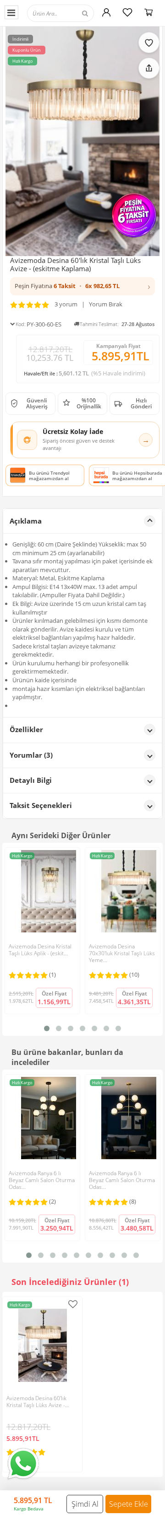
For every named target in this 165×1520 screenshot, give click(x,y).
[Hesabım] (106, 12)
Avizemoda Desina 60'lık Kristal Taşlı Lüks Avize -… (37, 1401)
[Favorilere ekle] (149, 42)
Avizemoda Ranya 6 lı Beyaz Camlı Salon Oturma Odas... (42, 1180)
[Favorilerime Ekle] (73, 1304)
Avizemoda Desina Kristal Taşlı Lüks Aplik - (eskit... (40, 949)
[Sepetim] (148, 12)
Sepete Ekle (128, 1504)
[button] (82, 286)
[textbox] (72, 13)
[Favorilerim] (127, 12)
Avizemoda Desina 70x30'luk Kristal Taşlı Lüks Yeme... (122, 953)
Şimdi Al (85, 1504)
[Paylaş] (149, 68)
